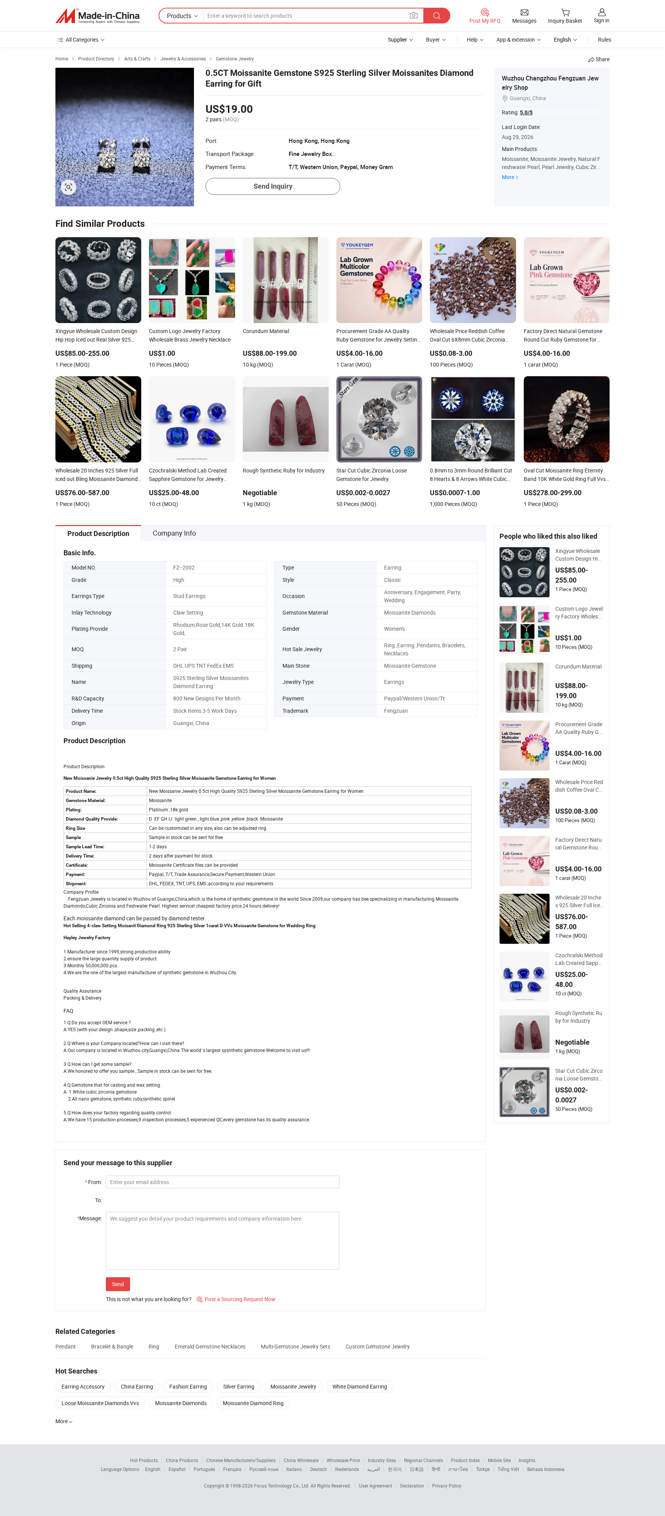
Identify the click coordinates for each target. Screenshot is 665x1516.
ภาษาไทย (458, 1469)
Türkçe (483, 1469)
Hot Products (144, 1460)
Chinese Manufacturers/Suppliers (241, 1460)
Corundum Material (578, 666)
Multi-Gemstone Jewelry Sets (295, 1346)
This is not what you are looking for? (149, 1299)
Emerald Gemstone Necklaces (210, 1346)
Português (204, 1469)
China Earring (137, 1386)
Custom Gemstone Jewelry (378, 1346)
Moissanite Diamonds (181, 1403)
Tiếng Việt (508, 1469)
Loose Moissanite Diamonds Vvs (100, 1403)
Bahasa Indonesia (546, 1469)
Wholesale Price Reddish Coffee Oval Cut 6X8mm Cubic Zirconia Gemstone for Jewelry (579, 786)
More (508, 177)
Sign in (602, 20)
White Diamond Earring (359, 1386)
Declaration (412, 1485)
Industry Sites (382, 1460)
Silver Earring (238, 1386)
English (152, 1469)
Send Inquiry (273, 186)
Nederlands (347, 1469)
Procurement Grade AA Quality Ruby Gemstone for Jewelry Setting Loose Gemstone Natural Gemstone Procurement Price (579, 728)
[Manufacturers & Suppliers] (97, 16)
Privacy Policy (446, 1485)
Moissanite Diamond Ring (253, 1403)
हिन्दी (436, 1469)
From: (93, 1182)
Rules (604, 39)
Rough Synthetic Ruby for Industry (578, 1016)
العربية (373, 1469)
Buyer (433, 39)
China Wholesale (301, 1460)
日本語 (417, 1469)
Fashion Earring (188, 1386)
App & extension (515, 39)
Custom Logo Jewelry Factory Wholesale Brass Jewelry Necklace (579, 612)
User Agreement (375, 1485)
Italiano (294, 1469)
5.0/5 (526, 112)
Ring (154, 1346)
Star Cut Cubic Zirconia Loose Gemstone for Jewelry (579, 1074)
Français (232, 1469)
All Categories (82, 39)
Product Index (465, 1460)
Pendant (65, 1346)
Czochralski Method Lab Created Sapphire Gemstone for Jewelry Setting (579, 959)
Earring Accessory (83, 1386)
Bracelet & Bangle (112, 1346)
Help (472, 39)
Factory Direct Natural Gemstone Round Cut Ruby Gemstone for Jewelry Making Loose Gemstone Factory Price (579, 843)
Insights (527, 1460)
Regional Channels (423, 1460)
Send (118, 1284)
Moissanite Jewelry (293, 1386)
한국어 (395, 1469)
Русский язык (263, 1469)
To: (98, 1200)
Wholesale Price (343, 1460)
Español (177, 1469)
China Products (182, 1460)
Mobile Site (499, 1460)
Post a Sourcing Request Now (236, 1299)
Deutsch (318, 1469)
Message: (89, 1218)
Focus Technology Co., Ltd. (282, 1485)
